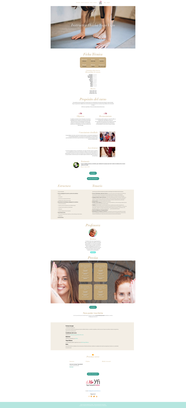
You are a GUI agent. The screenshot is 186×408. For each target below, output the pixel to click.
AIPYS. (76, 338)
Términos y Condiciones (102, 405)
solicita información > (93, 178)
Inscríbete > (93, 173)
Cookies (80, 405)
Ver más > (72, 367)
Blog (105, 2)
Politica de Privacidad (87, 405)
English (108, 2)
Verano (91, 2)
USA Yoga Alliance (85, 342)
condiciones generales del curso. (77, 334)
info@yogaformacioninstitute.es (94, 390)
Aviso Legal (94, 405)
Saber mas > (93, 252)
